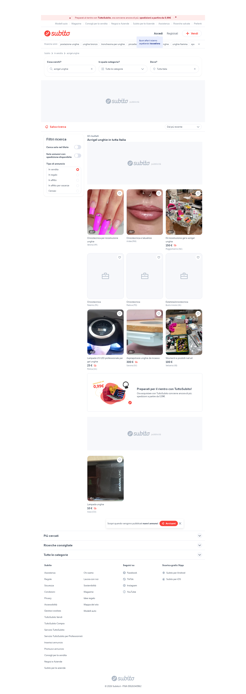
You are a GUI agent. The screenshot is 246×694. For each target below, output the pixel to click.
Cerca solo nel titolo (57, 147)
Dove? (153, 61)
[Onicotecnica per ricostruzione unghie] (105, 219)
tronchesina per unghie (113, 44)
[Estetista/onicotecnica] (184, 280)
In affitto (53, 180)
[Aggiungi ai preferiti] (119, 193)
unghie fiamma (180, 44)
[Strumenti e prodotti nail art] (184, 340)
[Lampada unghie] (105, 484)
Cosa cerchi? (54, 61)
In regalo (53, 174)
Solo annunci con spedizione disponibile (59, 156)
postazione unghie (69, 44)
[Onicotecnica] (105, 280)
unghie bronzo (90, 44)
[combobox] (71, 69)
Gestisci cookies (52, 610)
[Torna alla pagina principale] (63, 33)
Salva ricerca (58, 126)
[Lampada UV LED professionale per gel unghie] (105, 340)
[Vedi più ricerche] (199, 44)
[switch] (77, 147)
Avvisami (171, 523)
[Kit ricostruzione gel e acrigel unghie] (184, 219)
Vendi (194, 33)
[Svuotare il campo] (91, 69)
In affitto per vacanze (59, 185)
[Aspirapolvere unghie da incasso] (145, 340)
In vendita (53, 169)
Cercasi (52, 190)
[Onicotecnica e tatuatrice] (145, 219)
